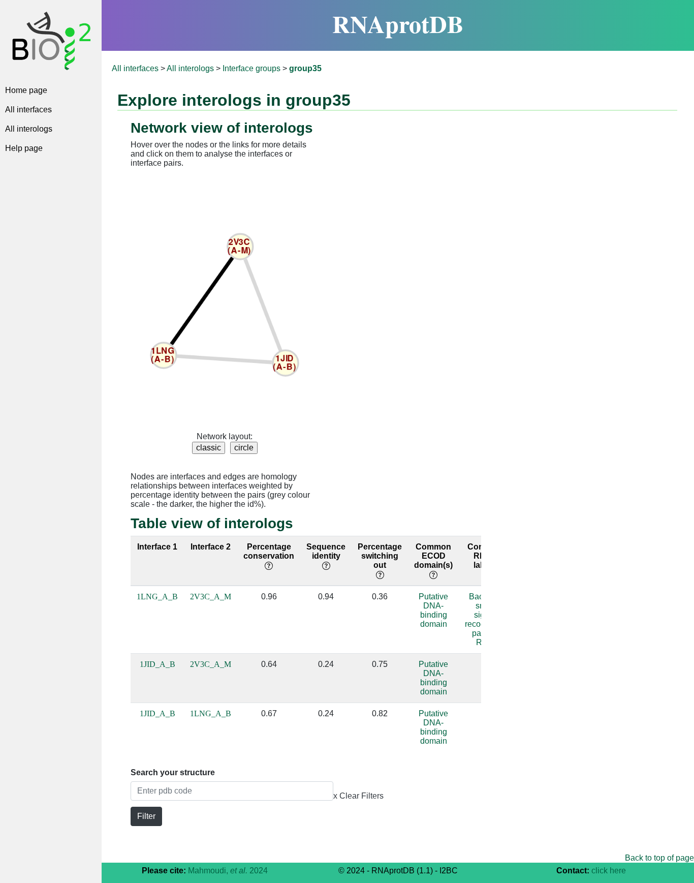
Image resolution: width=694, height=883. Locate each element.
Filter (146, 816)
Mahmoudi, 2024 (228, 870)
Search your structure (173, 772)
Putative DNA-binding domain (433, 610)
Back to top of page (659, 858)
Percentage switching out (380, 555)
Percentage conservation (268, 551)
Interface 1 (157, 546)
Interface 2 (211, 546)
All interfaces (28, 109)
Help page (24, 148)
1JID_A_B (157, 664)
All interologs (28, 129)
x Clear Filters (358, 795)
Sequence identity (325, 551)
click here (608, 870)
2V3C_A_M (210, 596)
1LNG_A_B (157, 596)
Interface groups (251, 68)
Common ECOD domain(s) (433, 555)
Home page (26, 90)
